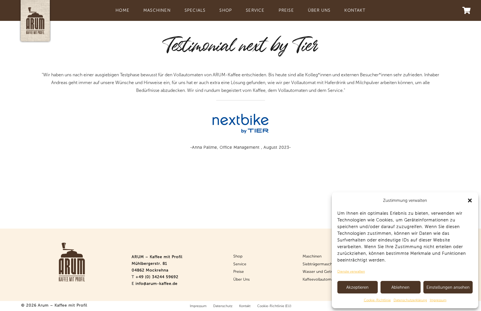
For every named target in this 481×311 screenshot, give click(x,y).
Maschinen (312, 256)
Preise (238, 271)
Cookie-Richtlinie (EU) (274, 306)
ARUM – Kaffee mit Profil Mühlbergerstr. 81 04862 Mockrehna (157, 263)
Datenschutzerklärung (410, 300)
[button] (470, 200)
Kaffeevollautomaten (321, 279)
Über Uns (241, 279)
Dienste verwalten (351, 271)
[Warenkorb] (466, 10)
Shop (237, 256)
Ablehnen (400, 287)
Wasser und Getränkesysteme (329, 271)
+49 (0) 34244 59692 (157, 277)
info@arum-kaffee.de (157, 283)
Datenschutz (222, 306)
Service (239, 264)
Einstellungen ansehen (448, 287)
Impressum (438, 300)
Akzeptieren (357, 287)
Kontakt (245, 306)
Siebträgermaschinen (321, 264)
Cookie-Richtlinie (377, 300)
